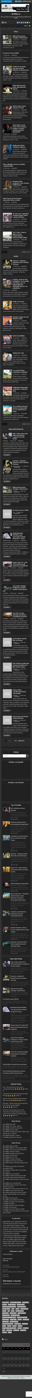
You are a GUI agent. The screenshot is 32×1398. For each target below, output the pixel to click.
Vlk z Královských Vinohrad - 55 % (18, 1188)
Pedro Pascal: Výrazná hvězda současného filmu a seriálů (12, 199)
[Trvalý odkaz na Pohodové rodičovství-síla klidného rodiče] (7, 320)
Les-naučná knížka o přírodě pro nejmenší (20, 371)
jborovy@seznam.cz (15, 1283)
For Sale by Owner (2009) (11, 53)
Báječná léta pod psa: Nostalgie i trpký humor (20, 37)
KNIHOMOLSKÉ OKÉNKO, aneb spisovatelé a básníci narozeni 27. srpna (19, 535)
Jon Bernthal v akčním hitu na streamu (20, 639)
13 (16, 1358)
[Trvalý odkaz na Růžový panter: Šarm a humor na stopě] (7, 109)
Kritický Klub (13, 1313)
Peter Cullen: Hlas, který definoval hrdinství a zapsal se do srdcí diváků (20, 436)
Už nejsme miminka (15, 1159)
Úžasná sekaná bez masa (16, 1190)
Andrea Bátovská (16, 466)
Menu (5, 22)
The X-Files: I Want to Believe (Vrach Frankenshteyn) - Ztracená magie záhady (20, 235)
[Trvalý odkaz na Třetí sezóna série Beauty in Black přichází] (7, 720)
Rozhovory (25, 1324)
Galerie (17, 1309)
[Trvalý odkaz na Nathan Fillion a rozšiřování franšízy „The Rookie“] (7, 693)
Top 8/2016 (11, 1203)
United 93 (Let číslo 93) (16, 1128)
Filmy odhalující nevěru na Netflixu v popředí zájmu (14, 165)
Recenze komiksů (14, 1322)
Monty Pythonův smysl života (20, 883)
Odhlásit (10, 1254)
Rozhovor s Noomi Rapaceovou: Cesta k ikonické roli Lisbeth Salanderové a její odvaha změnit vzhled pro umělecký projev (15, 1111)
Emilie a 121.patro (18, 302)
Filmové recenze (6, 1309)
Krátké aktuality (22, 1313)
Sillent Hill (12, 1124)
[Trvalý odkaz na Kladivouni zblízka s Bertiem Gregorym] (7, 149)
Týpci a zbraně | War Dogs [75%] (18, 1149)
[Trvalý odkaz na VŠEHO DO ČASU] (7, 356)
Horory (4, 1311)
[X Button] (17, 22)
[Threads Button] (21, 22)
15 (23, 1358)
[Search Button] (29, 22)
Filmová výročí (20, 1304)
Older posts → (22, 741)
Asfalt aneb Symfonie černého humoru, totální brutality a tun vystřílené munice (14, 1194)
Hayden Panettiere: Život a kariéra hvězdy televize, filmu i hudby (20, 929)
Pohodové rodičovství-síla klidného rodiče (21, 318)
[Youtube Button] (25, 22)
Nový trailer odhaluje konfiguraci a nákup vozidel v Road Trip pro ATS (15, 588)
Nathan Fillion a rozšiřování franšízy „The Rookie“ (19, 691)
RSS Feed (5, 1260)
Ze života (4, 1332)
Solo (14, 512)
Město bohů (20, 1245)
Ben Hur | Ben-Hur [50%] (16, 1160)
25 (8, 1365)
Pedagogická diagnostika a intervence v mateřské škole (20, 389)
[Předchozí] (3, 252)
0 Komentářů (24, 39)
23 (28, 1362)
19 (12, 1362)
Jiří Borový (5, 440)
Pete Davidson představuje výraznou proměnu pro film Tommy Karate (21, 665)
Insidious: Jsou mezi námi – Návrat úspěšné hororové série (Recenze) (19, 944)
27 (16, 1365)
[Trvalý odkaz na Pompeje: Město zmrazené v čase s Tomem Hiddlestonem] (7, 185)
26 (12, 1365)
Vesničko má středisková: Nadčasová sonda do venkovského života (18, 914)
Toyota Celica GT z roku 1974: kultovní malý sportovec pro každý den (20, 564)
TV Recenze (25, 1328)
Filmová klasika (11, 1304)
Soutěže (9, 1326)
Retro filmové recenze (7, 1324)
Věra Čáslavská (13, 1198)
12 (12, 1358)
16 (27, 1358)
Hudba (12, 1311)
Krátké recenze (5, 1315)
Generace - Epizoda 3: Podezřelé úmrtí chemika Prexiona (21, 262)
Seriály (4, 1326)
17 (4, 1362)
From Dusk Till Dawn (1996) (16, 1209)
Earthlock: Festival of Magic (16, 1205)
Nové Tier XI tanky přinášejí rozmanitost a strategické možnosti (20, 614)
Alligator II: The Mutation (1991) (18, 1147)
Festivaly (4, 1304)
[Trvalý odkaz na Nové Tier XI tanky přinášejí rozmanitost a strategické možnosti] (7, 614)
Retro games (18, 1324)
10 (4, 1358)
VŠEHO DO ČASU (18, 353)
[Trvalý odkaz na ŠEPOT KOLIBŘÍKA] (7, 339)
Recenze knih (5, 1322)
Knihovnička (5, 1313)
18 (8, 1362)
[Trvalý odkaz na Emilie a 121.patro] (7, 305)
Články (9, 1332)
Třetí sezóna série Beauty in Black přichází (20, 717)
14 (19, 1358)
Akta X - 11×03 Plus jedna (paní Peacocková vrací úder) (15, 1223)
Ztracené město (14, 1130)
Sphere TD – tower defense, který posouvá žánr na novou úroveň (19, 870)
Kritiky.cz (16, 14)
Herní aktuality (24, 1309)
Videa (3, 1330)
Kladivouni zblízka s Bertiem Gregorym (19, 146)
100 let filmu (5, 1302)
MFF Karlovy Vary (15, 1315)
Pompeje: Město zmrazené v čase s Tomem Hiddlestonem (21, 183)
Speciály (14, 1326)
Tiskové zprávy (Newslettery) (9, 1328)
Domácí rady (25, 1302)
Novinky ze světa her (22, 1317)
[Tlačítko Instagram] (23, 22)
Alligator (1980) (13, 1146)
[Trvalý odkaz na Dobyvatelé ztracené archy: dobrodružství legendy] (7, 89)
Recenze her (26, 1319)
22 (23, 1362)
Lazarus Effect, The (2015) (16, 1199)
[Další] (6, 252)
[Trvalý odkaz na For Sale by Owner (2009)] (7, 513)
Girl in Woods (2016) (15, 1183)
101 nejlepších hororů (15, 1302)
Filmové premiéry (21, 1307)
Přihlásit (5, 1254)
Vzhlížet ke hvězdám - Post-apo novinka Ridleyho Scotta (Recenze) (21, 68)
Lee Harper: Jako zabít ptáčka (16, 1201)
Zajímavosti (9, 1330)
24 (4, 1365)
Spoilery (20, 1326)
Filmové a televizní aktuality (9, 1307)
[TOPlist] (5, 1339)
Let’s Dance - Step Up (15, 1126)
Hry (9, 1311)
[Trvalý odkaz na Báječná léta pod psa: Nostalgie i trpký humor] (7, 39)
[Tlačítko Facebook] (19, 22)
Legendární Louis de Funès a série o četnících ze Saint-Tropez (19, 838)
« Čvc (3, 1371)
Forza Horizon (13, 1207)
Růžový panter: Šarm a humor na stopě (19, 107)
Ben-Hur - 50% (13, 1157)
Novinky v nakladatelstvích (9, 1317)
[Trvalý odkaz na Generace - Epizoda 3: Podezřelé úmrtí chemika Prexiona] (7, 264)
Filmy (13, 1309)
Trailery (20, 1328)
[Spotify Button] (27, 22)
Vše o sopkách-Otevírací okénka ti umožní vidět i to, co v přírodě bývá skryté (20, 408)
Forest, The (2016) (14, 1174)
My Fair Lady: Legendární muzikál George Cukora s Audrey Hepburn (21, 215)
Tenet (12, 1221)
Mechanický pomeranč (15, 1137)
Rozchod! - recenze (14, 1135)
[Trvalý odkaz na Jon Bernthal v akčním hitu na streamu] (7, 642)
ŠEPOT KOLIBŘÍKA (19, 336)
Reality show (13, 1319)
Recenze (20, 1319)
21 (19, 1362)
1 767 (15, 741)
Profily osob (5, 1319)
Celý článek (7, 455)
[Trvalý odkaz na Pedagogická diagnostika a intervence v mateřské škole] (7, 391)
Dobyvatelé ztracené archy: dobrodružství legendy (19, 87)
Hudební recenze (19, 1311)
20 (16, 1362)
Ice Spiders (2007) (14, 1151)
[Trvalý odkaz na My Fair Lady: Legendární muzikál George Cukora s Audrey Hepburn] (7, 217)
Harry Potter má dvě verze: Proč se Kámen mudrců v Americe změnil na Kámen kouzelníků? (19, 128)
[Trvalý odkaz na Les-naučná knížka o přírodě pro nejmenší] (7, 374)
